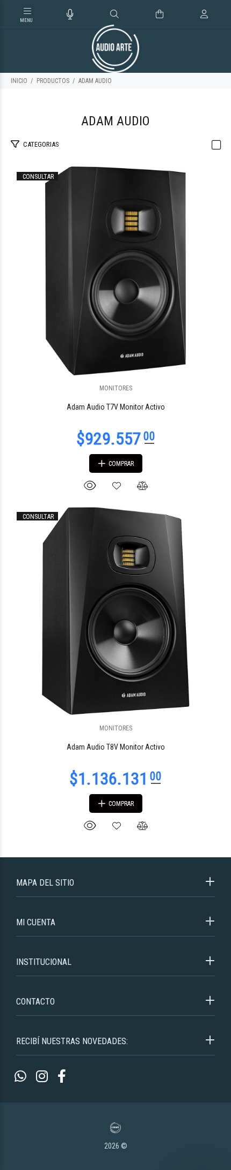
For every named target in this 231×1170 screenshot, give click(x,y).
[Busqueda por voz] (70, 14)
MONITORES (115, 388)
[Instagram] (42, 1076)
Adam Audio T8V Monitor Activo (116, 747)
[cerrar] (220, 14)
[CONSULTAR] (115, 270)
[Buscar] (114, 14)
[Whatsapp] (20, 1076)
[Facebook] (61, 1076)
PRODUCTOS (53, 81)
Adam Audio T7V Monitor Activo (116, 407)
